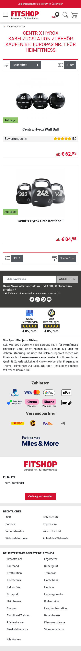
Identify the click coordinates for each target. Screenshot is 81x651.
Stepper (11, 608)
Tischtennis (14, 580)
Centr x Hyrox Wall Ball (40, 129)
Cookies (10, 524)
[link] (31, 300)
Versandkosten (15, 531)
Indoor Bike (14, 587)
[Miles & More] (40, 441)
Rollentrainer (52, 601)
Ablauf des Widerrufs (55, 538)
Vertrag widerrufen (40, 496)
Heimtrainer (14, 601)
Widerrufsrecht (52, 531)
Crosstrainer (14, 559)
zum (14, 483)
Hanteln (49, 587)
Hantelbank (51, 580)
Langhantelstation (55, 608)
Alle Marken (14, 639)
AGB (8, 517)
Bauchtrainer (52, 615)
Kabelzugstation (16, 26)
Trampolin (50, 573)
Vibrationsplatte (54, 629)
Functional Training (18, 615)
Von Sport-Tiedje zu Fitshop (20, 340)
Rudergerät (51, 566)
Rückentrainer (15, 622)
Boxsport (12, 594)
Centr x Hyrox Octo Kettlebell (41, 221)
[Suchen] (65, 15)
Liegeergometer (53, 594)
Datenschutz (50, 517)
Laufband (13, 566)
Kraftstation (14, 573)
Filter (70, 65)
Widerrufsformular (17, 538)
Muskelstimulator (17, 629)
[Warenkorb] (75, 15)
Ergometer (50, 559)
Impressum (50, 524)
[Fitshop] (25, 15)
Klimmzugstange (54, 622)
